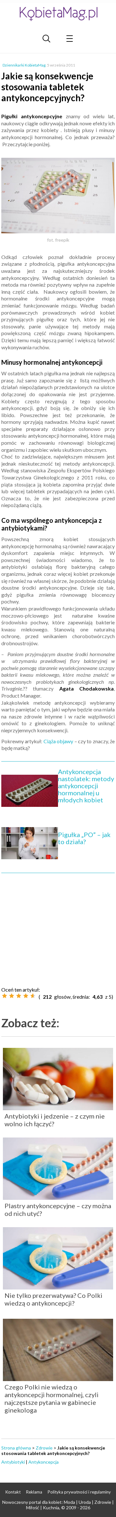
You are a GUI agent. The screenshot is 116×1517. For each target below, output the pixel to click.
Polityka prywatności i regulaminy (79, 1492)
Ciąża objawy (58, 741)
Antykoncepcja (43, 1462)
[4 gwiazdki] (26, 996)
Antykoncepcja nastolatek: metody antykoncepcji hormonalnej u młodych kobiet (86, 786)
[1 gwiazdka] (4, 996)
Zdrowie (44, 1447)
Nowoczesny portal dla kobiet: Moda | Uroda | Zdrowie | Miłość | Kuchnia (58, 1504)
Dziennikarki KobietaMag (24, 65)
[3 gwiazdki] (18, 996)
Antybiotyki (13, 1462)
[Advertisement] (58, 928)
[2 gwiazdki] (11, 996)
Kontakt (13, 1492)
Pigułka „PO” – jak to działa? (84, 838)
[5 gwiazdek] (33, 996)
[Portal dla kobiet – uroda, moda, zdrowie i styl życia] (58, 13)
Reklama (34, 1492)
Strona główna (16, 1447)
